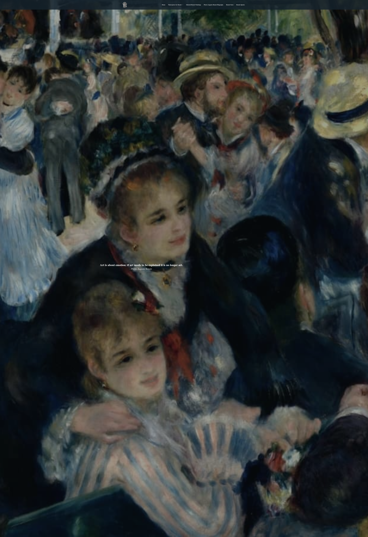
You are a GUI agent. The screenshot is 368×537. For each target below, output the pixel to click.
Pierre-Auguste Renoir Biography (213, 5)
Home (163, 5)
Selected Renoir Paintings (193, 5)
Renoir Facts (229, 5)
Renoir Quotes (240, 5)
